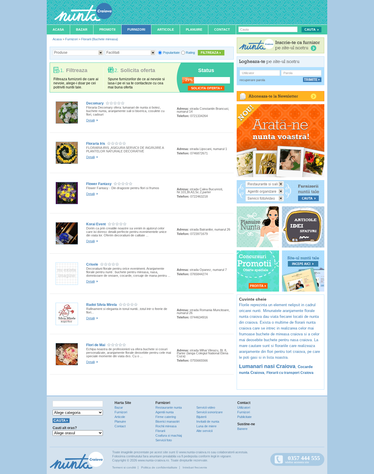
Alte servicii (204, 431)
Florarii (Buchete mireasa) (99, 39)
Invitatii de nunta (207, 421)
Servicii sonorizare (209, 412)
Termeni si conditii (124, 467)
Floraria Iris (95, 144)
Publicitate (244, 417)
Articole (165, 29)
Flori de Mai (95, 345)
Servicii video (205, 407)
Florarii (160, 431)
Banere (242, 429)
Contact (222, 29)
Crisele (92, 264)
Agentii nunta (164, 412)
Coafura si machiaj (168, 435)
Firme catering (165, 417)
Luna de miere (206, 426)
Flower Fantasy (99, 184)
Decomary (95, 103)
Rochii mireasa (165, 426)
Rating (190, 52)
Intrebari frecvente (195, 467)
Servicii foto (163, 440)
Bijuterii (201, 417)
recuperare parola (252, 80)
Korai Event (96, 224)
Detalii (90, 120)
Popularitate (171, 52)
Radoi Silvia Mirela (101, 305)
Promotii (107, 29)
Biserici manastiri (167, 421)
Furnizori (136, 29)
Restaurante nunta (168, 407)
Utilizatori (243, 407)
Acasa (58, 29)
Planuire (194, 29)
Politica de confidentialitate (159, 467)
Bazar (81, 29)
